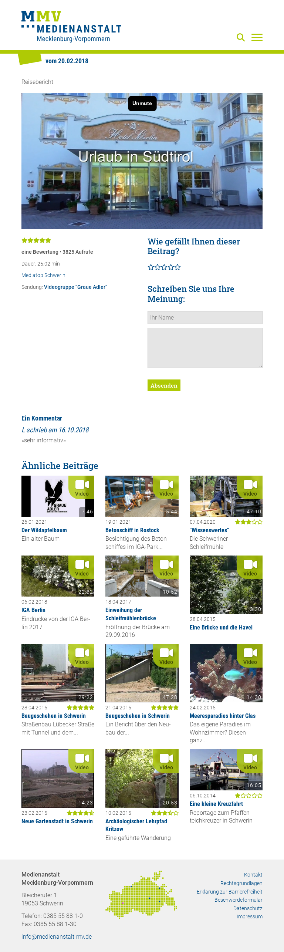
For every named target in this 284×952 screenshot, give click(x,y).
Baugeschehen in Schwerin (53, 715)
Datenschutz (248, 908)
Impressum (250, 916)
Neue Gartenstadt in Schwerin (57, 821)
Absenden (164, 385)
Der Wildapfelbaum (44, 530)
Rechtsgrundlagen (241, 883)
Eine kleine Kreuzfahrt (216, 803)
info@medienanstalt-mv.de (56, 936)
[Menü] (257, 37)
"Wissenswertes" (209, 530)
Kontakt (253, 875)
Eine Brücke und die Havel (221, 627)
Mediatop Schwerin (43, 275)
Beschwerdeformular (238, 900)
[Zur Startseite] (71, 27)
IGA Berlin (33, 610)
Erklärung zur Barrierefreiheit (230, 892)
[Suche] (242, 38)
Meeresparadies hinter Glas (223, 715)
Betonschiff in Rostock (132, 530)
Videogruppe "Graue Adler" (75, 287)
